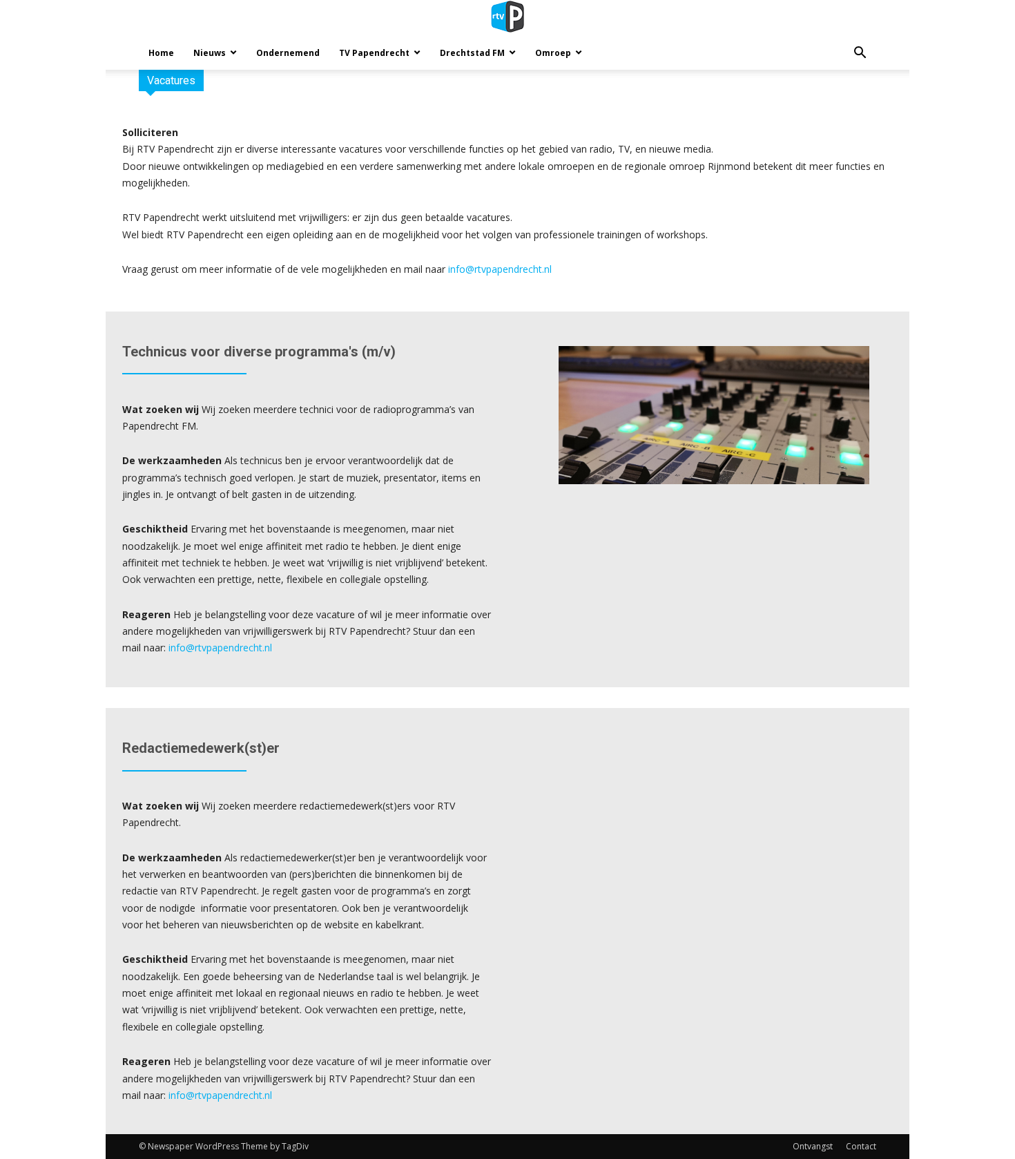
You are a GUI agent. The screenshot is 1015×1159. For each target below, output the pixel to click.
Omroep (553, 53)
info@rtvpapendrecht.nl (500, 269)
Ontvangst (813, 1146)
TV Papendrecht (374, 53)
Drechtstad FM (472, 53)
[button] (859, 54)
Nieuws (209, 53)
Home (161, 53)
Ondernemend (288, 53)
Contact (861, 1146)
